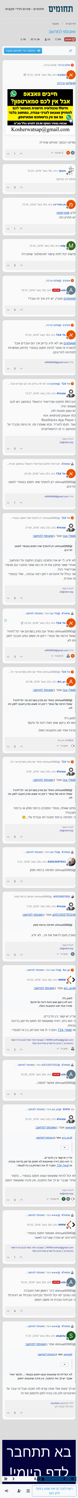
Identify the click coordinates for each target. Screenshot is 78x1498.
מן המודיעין (59, 204)
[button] (28, 1491)
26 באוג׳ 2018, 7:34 (38, 906)
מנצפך (62, 170)
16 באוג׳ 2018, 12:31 (38, 74)
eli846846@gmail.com (56, 362)
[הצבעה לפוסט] (21, 154)
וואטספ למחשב (43, 536)
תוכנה (68, 39)
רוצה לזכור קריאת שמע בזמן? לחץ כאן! (54, 1490)
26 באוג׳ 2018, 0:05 (37, 771)
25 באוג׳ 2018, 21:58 (37, 527)
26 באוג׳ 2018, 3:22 (28, 861)
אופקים (62, 74)
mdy (63, 245)
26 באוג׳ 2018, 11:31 (36, 1335)
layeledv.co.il (58, 1403)
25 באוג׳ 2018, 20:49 (36, 473)
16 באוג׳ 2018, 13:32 (34, 204)
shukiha (61, 1335)
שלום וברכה (64, 64)
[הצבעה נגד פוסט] (8, 154)
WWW (62, 979)
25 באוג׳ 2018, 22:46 (38, 681)
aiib (63, 290)
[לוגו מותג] (60, 9)
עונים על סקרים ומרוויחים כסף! (46, 1043)
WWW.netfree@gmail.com (59, 1039)
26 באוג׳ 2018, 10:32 (37, 1119)
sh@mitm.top (66, 442)
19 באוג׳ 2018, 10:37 (33, 290)
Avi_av (61, 681)
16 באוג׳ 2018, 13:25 (39, 170)
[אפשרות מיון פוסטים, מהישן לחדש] (70, 50)
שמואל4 (61, 393)
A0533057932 (57, 861)
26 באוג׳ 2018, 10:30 (33, 1074)
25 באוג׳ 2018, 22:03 (36, 622)
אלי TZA (61, 334)
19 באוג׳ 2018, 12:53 (36, 334)
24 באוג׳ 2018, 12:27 (37, 393)
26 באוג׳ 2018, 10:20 (39, 979)
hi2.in (70, 740)
